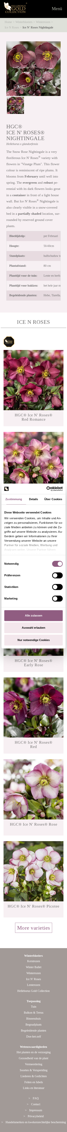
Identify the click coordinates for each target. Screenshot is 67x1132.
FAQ (36, 1098)
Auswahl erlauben (33, 627)
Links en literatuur (33, 1088)
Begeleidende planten (33, 1030)
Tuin (33, 1006)
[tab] (33, 932)
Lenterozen (33, 984)
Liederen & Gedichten (33, 1076)
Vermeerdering (33, 1064)
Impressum (35, 1110)
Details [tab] (33, 499)
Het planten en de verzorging (34, 1052)
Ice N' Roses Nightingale (38, 27)
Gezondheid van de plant (33, 1058)
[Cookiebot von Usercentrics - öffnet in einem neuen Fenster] (47, 488)
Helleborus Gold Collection (33, 990)
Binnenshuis (33, 1018)
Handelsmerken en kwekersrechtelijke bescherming (36, 1122)
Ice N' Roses (33, 979)
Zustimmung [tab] (14, 499)
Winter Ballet (33, 967)
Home (8, 22)
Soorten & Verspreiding (33, 1070)
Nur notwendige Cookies (33, 640)
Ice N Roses (12, 27)
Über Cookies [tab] (54, 499)
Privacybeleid (36, 1116)
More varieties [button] (33, 928)
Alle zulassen (33, 615)
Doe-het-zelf (33, 1036)
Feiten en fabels (33, 1082)
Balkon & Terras (33, 1012)
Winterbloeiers (23, 22)
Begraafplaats (33, 1024)
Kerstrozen (33, 961)
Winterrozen (43, 22)
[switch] (57, 575)
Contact (35, 1104)
